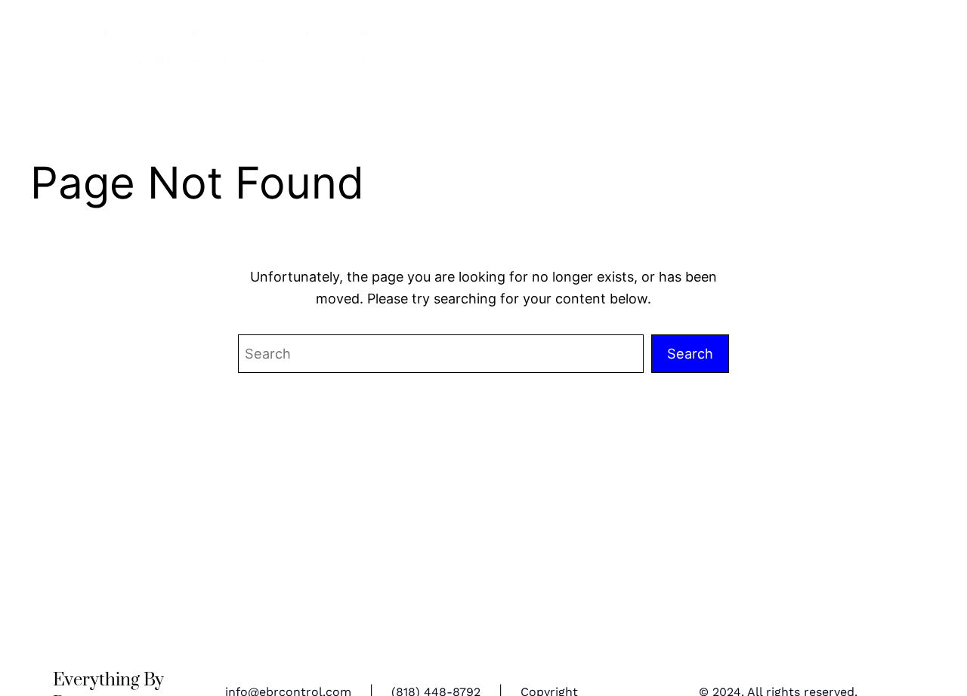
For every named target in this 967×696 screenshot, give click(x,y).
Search (690, 353)
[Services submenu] (830, 52)
